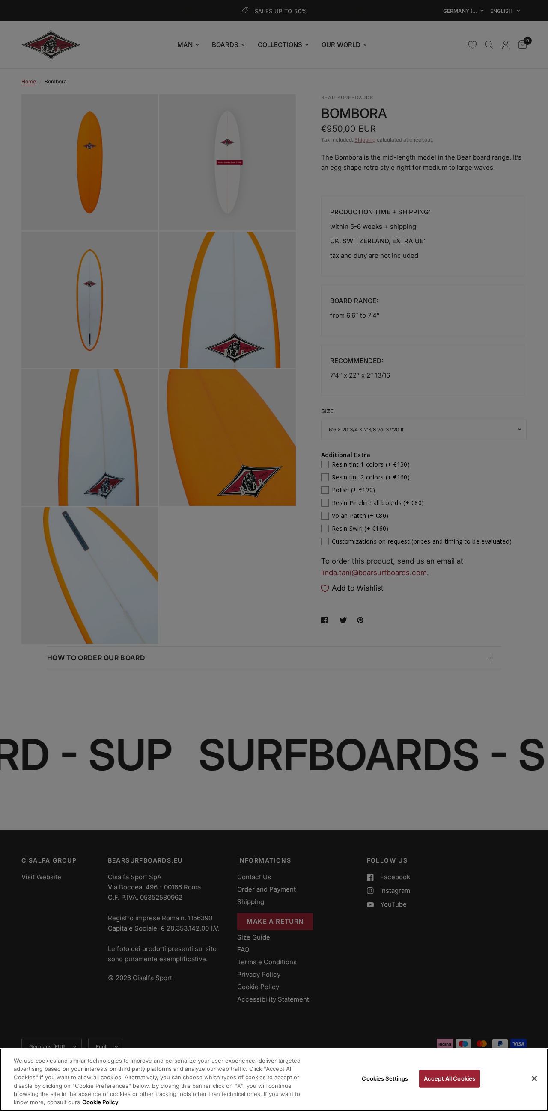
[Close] (534, 1078)
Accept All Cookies (449, 1078)
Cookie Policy (100, 1102)
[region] (274, 1079)
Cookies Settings (385, 1078)
